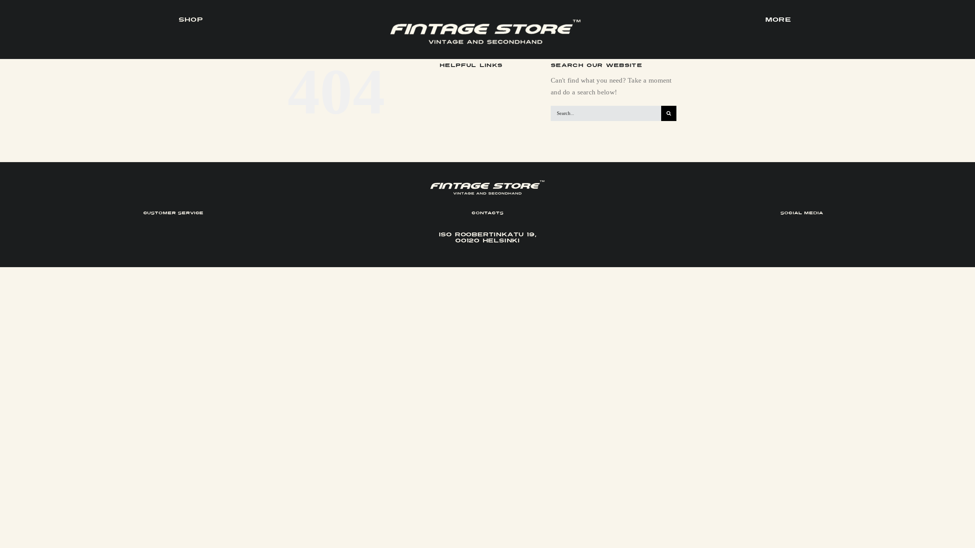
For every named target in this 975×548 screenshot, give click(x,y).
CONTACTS (487, 213)
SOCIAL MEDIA (801, 213)
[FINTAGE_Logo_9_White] (485, 22)
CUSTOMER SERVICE (173, 213)
